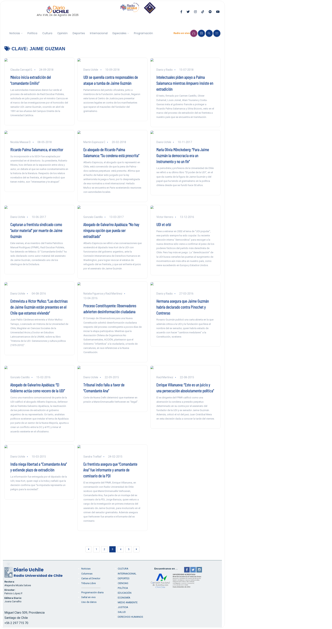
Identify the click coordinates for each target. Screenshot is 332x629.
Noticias (14, 33)
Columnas (86, 573)
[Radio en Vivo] (193, 33)
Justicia (123, 607)
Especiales (119, 33)
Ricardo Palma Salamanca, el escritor (36, 149)
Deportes (79, 33)
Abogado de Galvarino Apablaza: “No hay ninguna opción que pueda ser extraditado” (111, 230)
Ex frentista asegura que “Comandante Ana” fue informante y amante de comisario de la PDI (110, 469)
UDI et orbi (163, 224)
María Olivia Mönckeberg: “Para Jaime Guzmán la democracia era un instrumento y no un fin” (182, 155)
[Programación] (201, 33)
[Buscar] (209, 33)
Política (32, 33)
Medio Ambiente (128, 602)
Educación (124, 592)
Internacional (99, 33)
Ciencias (123, 583)
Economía (124, 597)
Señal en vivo (88, 597)
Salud (122, 612)
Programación (143, 33)
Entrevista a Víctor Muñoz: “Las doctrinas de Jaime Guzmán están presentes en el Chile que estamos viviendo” (39, 306)
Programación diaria (92, 592)
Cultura (47, 33)
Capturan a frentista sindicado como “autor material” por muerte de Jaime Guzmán (36, 230)
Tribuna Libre (88, 583)
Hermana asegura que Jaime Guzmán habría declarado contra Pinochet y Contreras (182, 306)
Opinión (62, 33)
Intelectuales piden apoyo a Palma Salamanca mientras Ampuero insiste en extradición (184, 82)
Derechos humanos (130, 616)
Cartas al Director (90, 578)
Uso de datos (88, 602)
